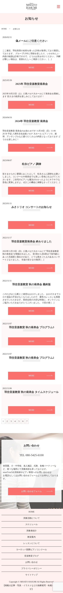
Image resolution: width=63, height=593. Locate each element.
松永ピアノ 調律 (31, 164)
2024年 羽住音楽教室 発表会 (31, 121)
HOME (4, 29)
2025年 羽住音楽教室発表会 (31, 83)
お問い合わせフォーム (31, 491)
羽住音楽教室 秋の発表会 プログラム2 (31, 357)
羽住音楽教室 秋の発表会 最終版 (31, 284)
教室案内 (31, 537)
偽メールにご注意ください (31, 40)
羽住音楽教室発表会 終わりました (31, 241)
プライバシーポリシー (31, 568)
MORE (31, 67)
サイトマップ (31, 575)
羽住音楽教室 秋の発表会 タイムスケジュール (31, 392)
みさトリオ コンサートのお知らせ (31, 207)
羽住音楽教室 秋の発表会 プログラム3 (31, 327)
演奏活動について (31, 518)
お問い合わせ (31, 562)
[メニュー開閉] (58, 6)
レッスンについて (31, 543)
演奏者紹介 (31, 531)
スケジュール (31, 524)
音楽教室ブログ (31, 556)
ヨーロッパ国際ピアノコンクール (31, 549)
